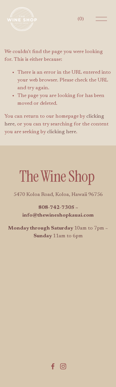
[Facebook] (53, 366)
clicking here (61, 131)
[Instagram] (63, 366)
